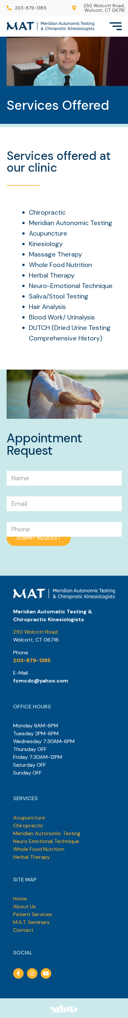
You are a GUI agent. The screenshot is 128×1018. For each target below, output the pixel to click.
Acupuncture (29, 817)
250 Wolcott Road (35, 631)
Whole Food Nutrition (38, 849)
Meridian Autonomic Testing (46, 833)
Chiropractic (28, 825)
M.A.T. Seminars (31, 922)
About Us (24, 906)
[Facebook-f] (18, 973)
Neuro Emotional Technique (46, 841)
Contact (23, 930)
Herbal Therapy (31, 857)
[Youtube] (46, 973)
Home (20, 898)
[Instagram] (32, 973)
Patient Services (32, 914)
